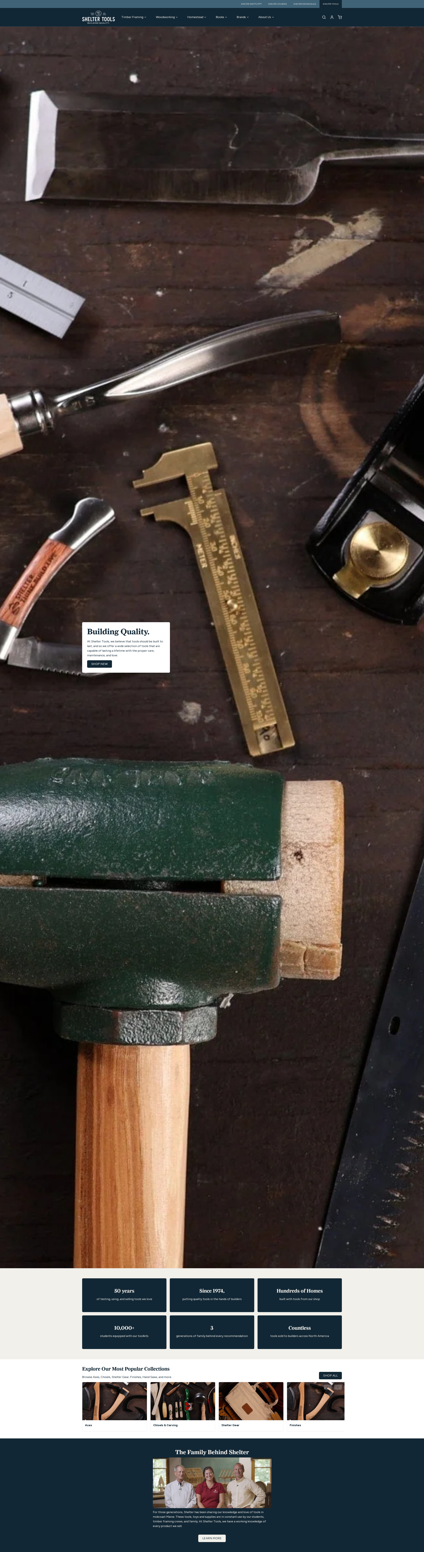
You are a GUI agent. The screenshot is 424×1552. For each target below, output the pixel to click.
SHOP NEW (99, 664)
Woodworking (165, 17)
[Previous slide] (328, 1387)
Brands (241, 17)
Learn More (212, 1538)
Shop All (330, 1375)
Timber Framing (132, 17)
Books (220, 17)
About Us (264, 17)
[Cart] (338, 17)
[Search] (322, 17)
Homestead (195, 17)
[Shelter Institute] (98, 17)
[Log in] (330, 17)
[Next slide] (338, 1387)
